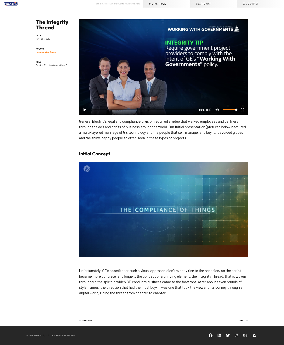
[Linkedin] (219, 335)
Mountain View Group (46, 52)
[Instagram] (237, 335)
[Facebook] (210, 335)
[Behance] (245, 335)
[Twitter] (228, 335)
